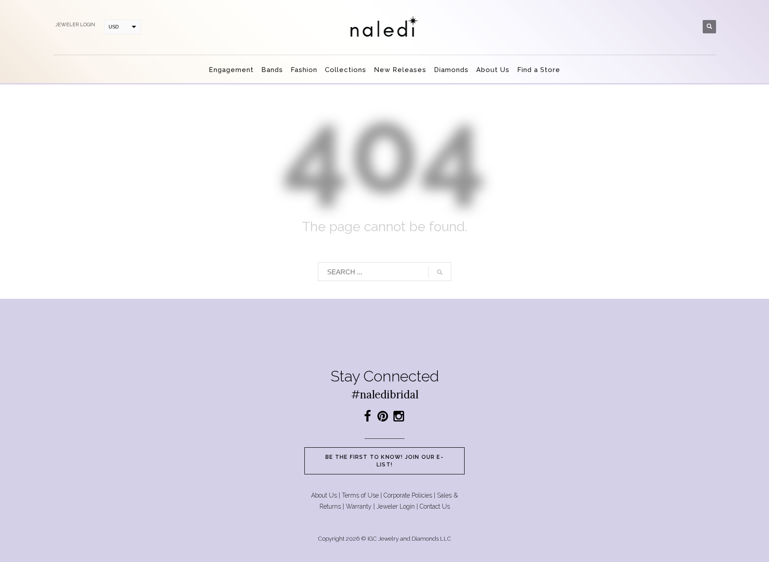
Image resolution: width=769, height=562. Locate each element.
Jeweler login (75, 25)
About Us (324, 495)
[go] (439, 272)
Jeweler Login (395, 506)
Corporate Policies (408, 495)
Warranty (359, 506)
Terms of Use (360, 495)
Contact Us (435, 506)
